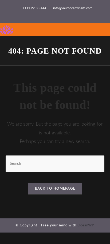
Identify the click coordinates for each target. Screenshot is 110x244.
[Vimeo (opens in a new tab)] (65, 13)
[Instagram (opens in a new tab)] (53, 13)
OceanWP (85, 225)
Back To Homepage (55, 188)
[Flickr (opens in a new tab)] (59, 13)
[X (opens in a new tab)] (34, 13)
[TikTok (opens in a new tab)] (71, 13)
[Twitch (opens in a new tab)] (76, 13)
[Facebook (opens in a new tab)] (40, 13)
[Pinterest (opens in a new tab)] (47, 13)
